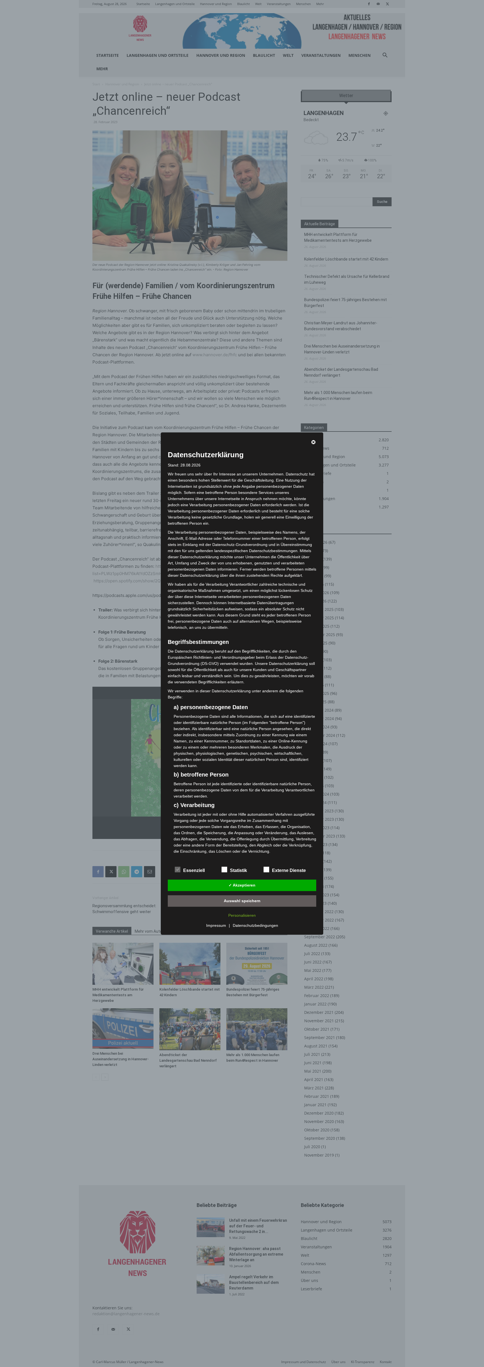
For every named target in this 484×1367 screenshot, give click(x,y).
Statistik (238, 870)
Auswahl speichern (242, 901)
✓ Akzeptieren (242, 885)
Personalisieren (242, 915)
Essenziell (194, 870)
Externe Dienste (289, 870)
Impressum (216, 925)
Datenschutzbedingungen (255, 925)
